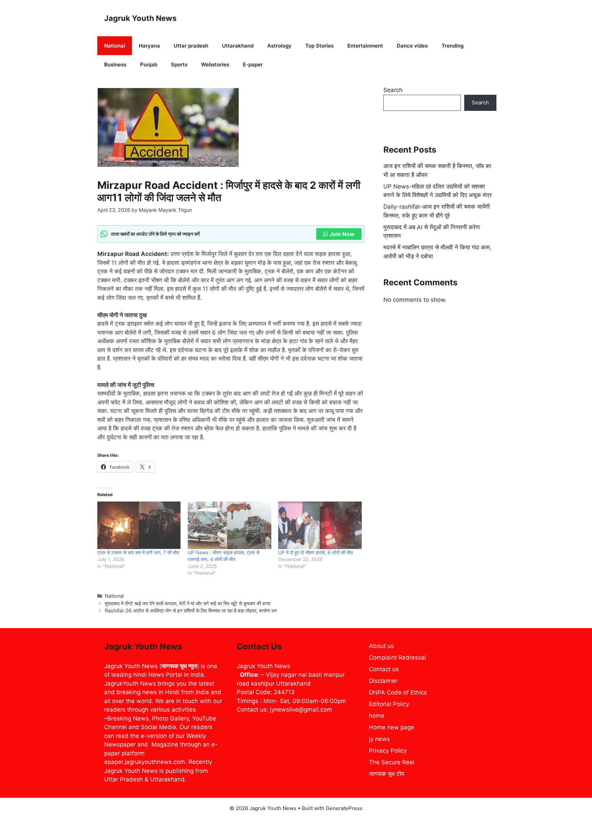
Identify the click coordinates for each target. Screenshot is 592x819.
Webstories (215, 64)
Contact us (384, 669)
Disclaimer (383, 680)
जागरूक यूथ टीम (386, 773)
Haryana (149, 45)
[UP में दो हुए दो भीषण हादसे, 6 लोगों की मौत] (320, 525)
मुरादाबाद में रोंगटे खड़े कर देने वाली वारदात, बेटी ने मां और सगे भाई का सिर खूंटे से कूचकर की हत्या (187, 603)
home (376, 715)
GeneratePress (344, 808)
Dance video (412, 45)
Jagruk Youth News (140, 18)
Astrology (279, 45)
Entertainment (365, 45)
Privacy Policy (388, 750)
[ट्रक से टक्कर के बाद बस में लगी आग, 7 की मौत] (139, 525)
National (114, 45)
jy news (379, 739)
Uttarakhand (238, 45)
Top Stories (319, 45)
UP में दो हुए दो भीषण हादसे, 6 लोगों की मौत (315, 552)
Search (393, 90)
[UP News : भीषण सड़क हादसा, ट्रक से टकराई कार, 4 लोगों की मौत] (229, 525)
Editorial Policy (389, 704)
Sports (179, 64)
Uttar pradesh (191, 45)
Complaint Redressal (397, 657)
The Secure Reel (391, 762)
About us (381, 645)
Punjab (148, 64)
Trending (453, 45)
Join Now (342, 234)
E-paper (253, 64)
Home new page (391, 727)
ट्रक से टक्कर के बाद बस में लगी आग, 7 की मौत (138, 552)
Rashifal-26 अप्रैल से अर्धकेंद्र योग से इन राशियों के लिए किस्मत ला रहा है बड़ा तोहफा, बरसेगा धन (191, 610)
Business (115, 64)
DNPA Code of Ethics (398, 692)
